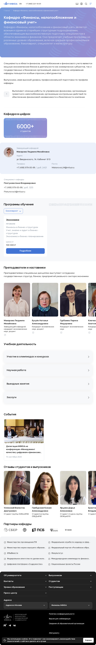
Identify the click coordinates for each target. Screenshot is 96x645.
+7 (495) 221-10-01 (33, 4)
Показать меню (91, 3)
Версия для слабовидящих (60, 619)
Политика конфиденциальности (61, 614)
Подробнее (25, 251)
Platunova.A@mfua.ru (14, 192)
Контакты (8, 581)
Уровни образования (14, 587)
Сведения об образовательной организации (66, 623)
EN (20, 4)
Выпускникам (55, 576)
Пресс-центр (10, 593)
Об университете (12, 576)
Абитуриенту (54, 633)
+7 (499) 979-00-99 (32, 168)
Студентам (54, 581)
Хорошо (88, 640)
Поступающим (56, 587)
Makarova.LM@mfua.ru (63, 168)
